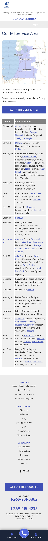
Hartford (19, 358)
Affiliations (24, 414)
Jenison (30, 324)
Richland (19, 248)
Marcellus (38, 210)
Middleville (20, 149)
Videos (24, 463)
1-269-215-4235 (24, 508)
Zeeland (30, 331)
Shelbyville (20, 138)
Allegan (18, 126)
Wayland (30, 138)
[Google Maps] (24, 471)
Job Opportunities (24, 422)
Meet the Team (24, 435)
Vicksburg (19, 251)
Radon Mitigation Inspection (24, 386)
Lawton (28, 361)
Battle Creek (35, 193)
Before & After (24, 459)
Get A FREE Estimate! (24, 109)
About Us (24, 410)
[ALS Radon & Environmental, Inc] (24, 533)
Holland (31, 321)
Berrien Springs (29, 156)
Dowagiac (31, 207)
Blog (24, 418)
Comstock (35, 239)
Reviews (24, 455)
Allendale (19, 318)
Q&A (24, 427)
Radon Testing (24, 390)
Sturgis (27, 341)
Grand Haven (21, 321)
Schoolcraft (29, 248)
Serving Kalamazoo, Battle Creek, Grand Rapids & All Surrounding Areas (24, 13)
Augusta (19, 239)
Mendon (41, 338)
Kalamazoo (38, 242)
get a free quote (24, 487)
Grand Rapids (29, 265)
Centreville (29, 335)
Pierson (31, 289)
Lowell (38, 268)
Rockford (19, 271)
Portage (37, 245)
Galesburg (26, 242)
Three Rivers (37, 341)
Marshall (37, 199)
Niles (27, 169)
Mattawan (37, 361)
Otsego (33, 132)
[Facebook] (20, 471)
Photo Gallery (24, 451)
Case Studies (24, 446)
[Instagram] (27, 471)
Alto (21, 256)
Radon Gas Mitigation (24, 398)
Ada (17, 256)
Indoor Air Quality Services (24, 394)
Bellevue (19, 218)
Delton (18, 143)
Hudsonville (20, 324)
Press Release (24, 431)
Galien (28, 162)
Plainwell (19, 135)
